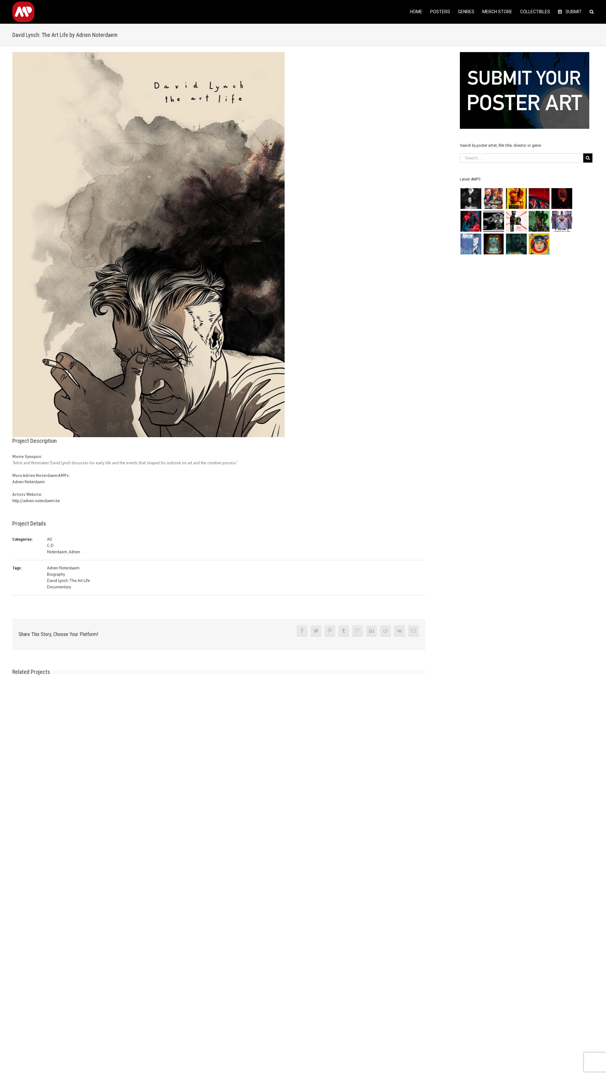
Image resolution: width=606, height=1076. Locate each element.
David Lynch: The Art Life (68, 580)
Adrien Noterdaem (28, 481)
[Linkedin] (371, 630)
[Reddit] (385, 630)
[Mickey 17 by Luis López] (539, 244)
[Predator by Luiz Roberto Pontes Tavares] (539, 221)
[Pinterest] (329, 630)
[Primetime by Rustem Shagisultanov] (471, 244)
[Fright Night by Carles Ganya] (493, 221)
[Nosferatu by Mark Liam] (471, 198)
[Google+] (357, 630)
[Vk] (399, 630)
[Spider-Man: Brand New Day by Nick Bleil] (562, 221)
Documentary (59, 587)
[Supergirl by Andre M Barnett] (562, 198)
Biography (56, 574)
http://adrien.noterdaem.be (36, 500)
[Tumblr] (343, 630)
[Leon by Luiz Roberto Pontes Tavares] (516, 221)
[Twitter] (316, 630)
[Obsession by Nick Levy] (516, 198)
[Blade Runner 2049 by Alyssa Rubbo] (516, 244)
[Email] (413, 630)
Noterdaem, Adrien (63, 552)
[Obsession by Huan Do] (539, 198)
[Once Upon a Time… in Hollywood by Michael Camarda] (493, 198)
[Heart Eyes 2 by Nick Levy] (471, 221)
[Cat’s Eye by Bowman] (493, 244)
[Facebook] (302, 630)
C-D (50, 545)
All (49, 539)
